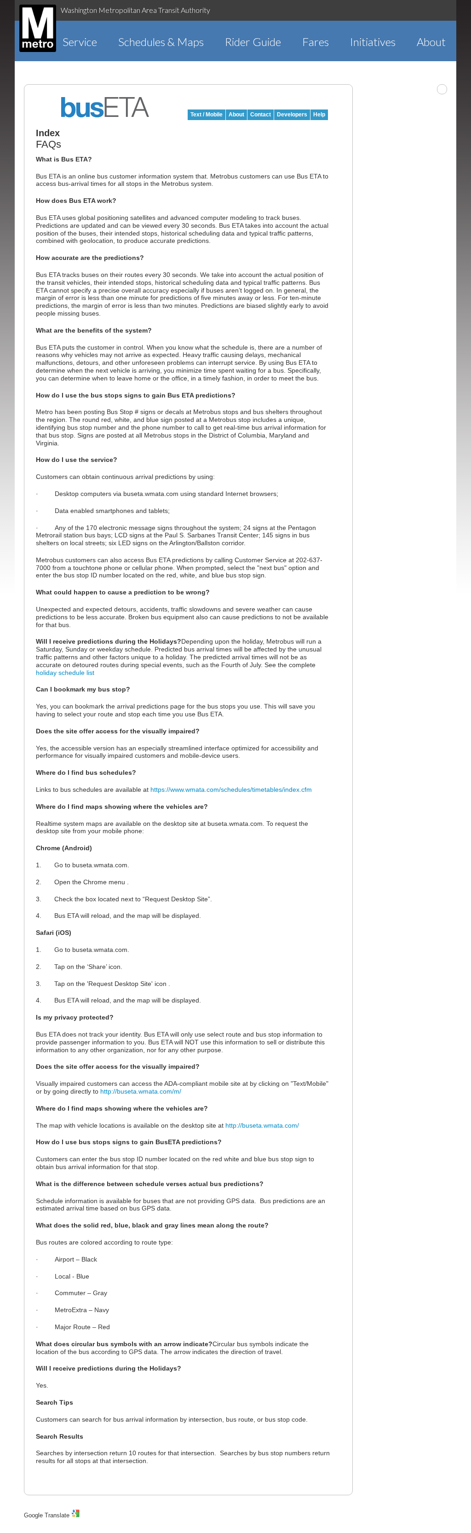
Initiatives (373, 41)
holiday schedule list (65, 672)
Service (80, 41)
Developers (292, 114)
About (431, 41)
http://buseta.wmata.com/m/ (140, 1091)
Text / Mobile (206, 114)
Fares (315, 41)
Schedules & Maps (161, 41)
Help (319, 114)
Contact (260, 114)
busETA (105, 107)
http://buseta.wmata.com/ (262, 1125)
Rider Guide (253, 41)
